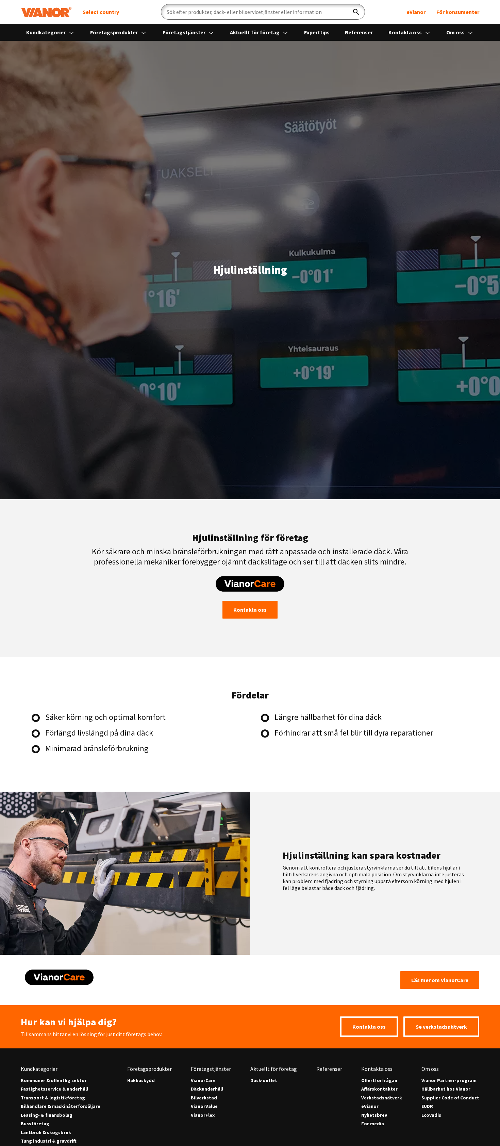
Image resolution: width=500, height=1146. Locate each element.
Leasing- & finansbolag (46, 1115)
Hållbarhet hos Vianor (445, 1089)
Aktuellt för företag (255, 32)
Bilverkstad (204, 1098)
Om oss (456, 32)
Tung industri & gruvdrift (49, 1141)
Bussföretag (35, 1124)
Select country (101, 12)
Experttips (317, 32)
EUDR (427, 1106)
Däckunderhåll (207, 1089)
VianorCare (203, 1080)
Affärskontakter (379, 1089)
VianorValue (204, 1106)
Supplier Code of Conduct (450, 1098)
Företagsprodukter (114, 32)
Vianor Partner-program (449, 1080)
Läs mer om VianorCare (439, 980)
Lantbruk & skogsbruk (46, 1132)
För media (372, 1124)
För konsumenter (457, 12)
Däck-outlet (263, 1080)
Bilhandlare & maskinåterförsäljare (60, 1106)
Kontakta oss (405, 32)
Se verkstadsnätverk (441, 1026)
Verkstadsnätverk (381, 1098)
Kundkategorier (46, 32)
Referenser (359, 32)
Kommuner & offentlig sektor (54, 1080)
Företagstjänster (184, 32)
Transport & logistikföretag (53, 1098)
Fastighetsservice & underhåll (54, 1089)
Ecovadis (431, 1115)
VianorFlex (203, 1115)
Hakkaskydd (141, 1080)
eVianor (416, 12)
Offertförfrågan (379, 1080)
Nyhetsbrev (374, 1115)
